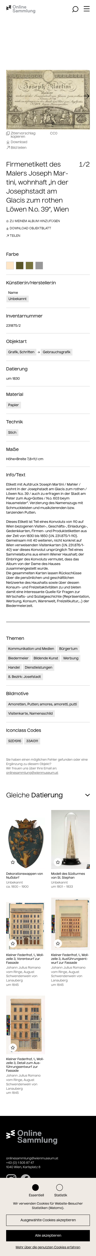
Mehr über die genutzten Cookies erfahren (48, 1247)
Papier (13, 405)
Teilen (15, 236)
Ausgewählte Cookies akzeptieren (48, 1220)
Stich (12, 432)
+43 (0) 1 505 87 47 (20, 1163)
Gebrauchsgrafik (56, 352)
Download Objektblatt (30, 228)
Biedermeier (18, 658)
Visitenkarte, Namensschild (30, 713)
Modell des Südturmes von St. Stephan (68, 876)
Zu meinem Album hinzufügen (35, 221)
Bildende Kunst (46, 658)
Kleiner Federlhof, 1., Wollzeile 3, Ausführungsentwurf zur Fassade (70, 959)
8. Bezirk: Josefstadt (24, 677)
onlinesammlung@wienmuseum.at (32, 773)
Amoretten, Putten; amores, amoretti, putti (42, 704)
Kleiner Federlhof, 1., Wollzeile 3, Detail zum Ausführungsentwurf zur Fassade (25, 1065)
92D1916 (14, 741)
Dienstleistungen (38, 667)
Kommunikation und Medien (31, 649)
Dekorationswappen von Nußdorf (24, 876)
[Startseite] (20, 9)
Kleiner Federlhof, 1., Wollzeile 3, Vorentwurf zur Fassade (25, 959)
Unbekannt (17, 299)
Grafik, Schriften (21, 352)
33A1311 (32, 741)
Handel (14, 667)
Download (19, 142)
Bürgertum (68, 649)
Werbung (70, 658)
